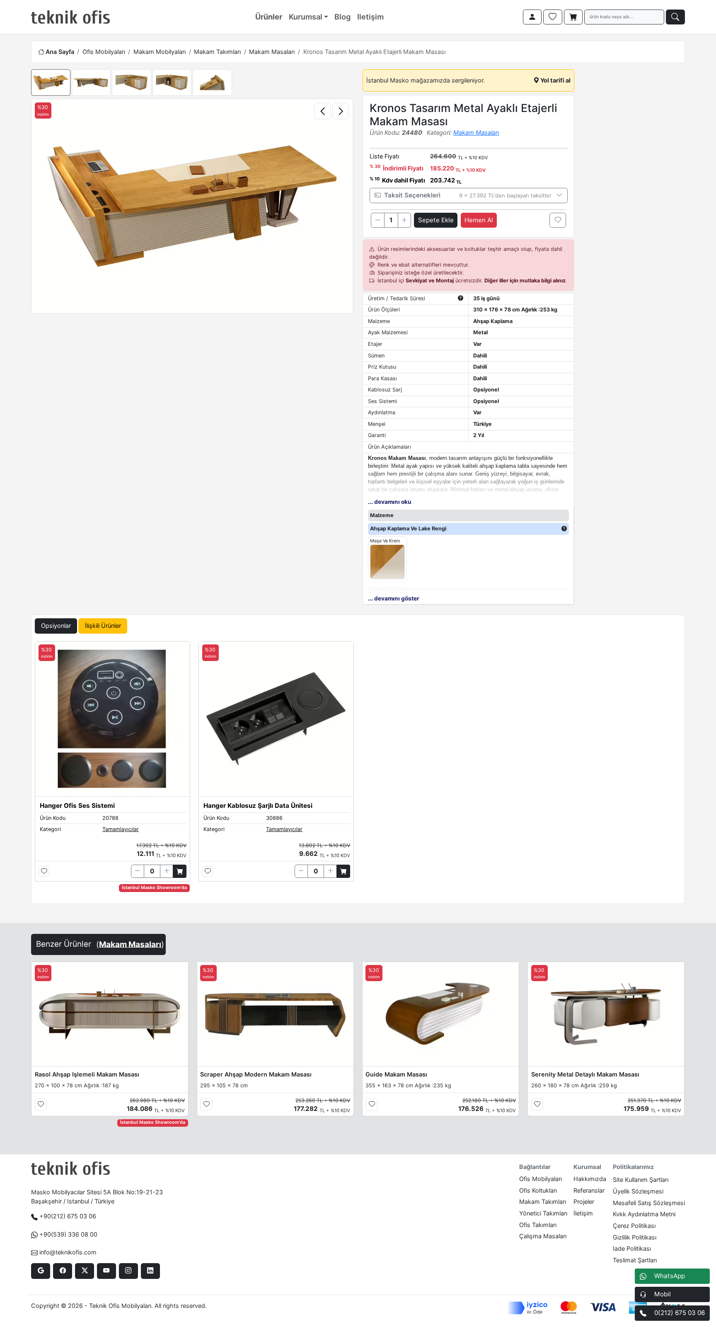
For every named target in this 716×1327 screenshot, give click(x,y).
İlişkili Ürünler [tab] (103, 625)
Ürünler (268, 16)
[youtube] (106, 1271)
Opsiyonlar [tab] (56, 625)
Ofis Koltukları (538, 1190)
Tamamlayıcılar (120, 829)
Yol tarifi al (555, 80)
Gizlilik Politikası (634, 1237)
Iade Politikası (632, 1248)
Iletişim (370, 16)
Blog (342, 16)
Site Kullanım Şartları (640, 1179)
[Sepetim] (573, 17)
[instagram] (128, 1271)
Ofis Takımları (537, 1224)
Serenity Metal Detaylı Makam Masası (585, 1074)
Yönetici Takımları (543, 1213)
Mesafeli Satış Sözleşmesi (649, 1202)
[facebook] (62, 1271)
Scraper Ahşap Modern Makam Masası (256, 1074)
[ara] (675, 17)
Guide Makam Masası (396, 1074)
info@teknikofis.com (68, 1252)
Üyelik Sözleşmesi (638, 1191)
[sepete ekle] (179, 871)
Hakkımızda (589, 1178)
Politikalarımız (633, 1166)
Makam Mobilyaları (159, 51)
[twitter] (84, 1271)
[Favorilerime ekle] (557, 220)
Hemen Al (478, 220)
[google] (40, 1271)
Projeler (583, 1201)
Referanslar (589, 1190)
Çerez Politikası (634, 1225)
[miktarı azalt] (377, 220)
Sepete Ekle (436, 220)
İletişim (583, 1213)
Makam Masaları (272, 51)
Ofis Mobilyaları (103, 51)
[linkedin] (150, 1271)
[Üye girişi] (532, 17)
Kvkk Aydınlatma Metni (644, 1214)
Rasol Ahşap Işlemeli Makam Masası (87, 1074)
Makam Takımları (217, 51)
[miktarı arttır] (404, 220)
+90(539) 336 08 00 (68, 1234)
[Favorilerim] (552, 17)
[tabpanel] (358, 771)
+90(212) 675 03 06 (67, 1216)
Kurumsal (305, 16)
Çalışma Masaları (542, 1236)
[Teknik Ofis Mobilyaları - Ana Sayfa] (70, 17)
